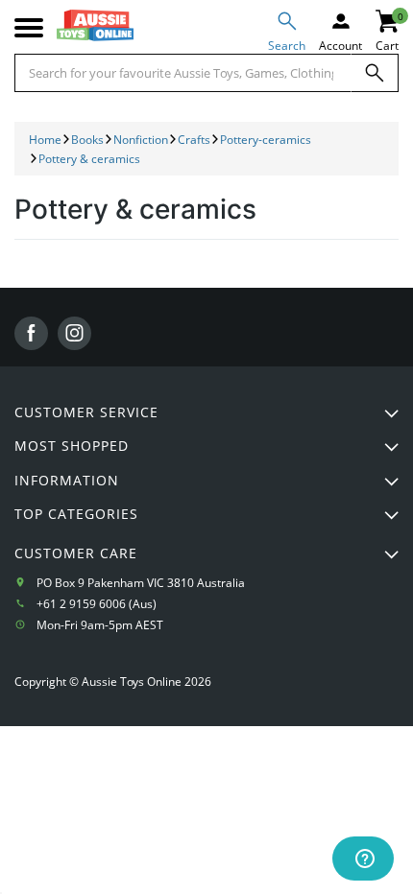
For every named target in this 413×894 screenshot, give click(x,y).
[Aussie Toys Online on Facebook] (31, 333)
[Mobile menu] (28, 28)
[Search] (375, 73)
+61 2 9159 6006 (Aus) (96, 604)
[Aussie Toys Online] (95, 25)
